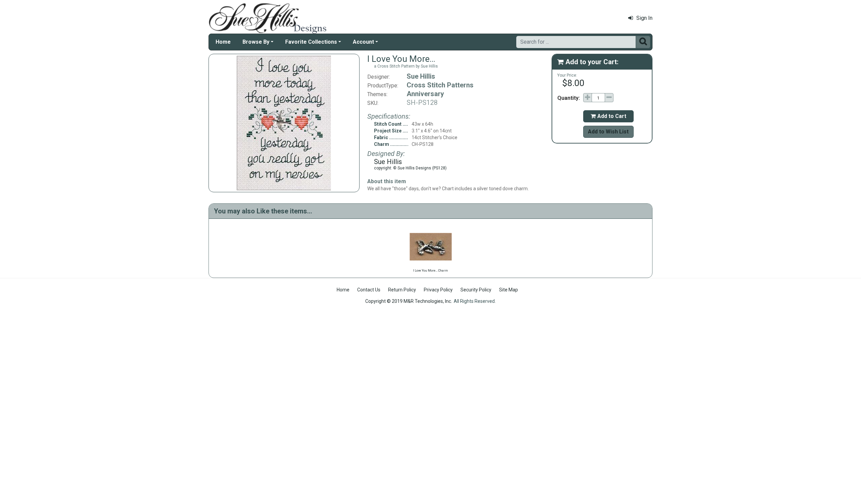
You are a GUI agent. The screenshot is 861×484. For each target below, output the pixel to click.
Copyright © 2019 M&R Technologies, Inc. (408, 301)
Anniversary (425, 94)
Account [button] (363, 42)
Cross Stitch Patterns (440, 85)
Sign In (644, 18)
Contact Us (368, 289)
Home (223, 42)
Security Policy (475, 289)
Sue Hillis (421, 76)
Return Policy (402, 289)
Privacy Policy (438, 289)
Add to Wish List (608, 131)
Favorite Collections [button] (311, 42)
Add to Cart (608, 116)
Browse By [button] (255, 42)
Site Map (508, 289)
